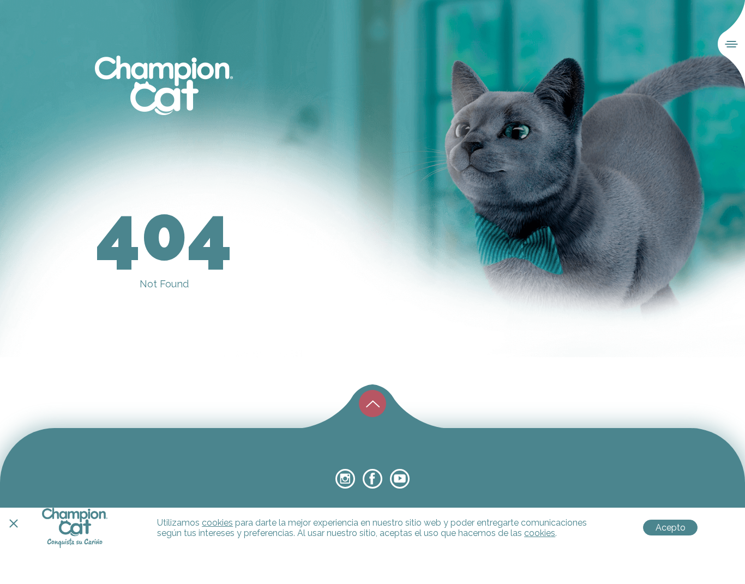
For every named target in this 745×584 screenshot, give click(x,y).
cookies (217, 522)
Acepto (671, 527)
